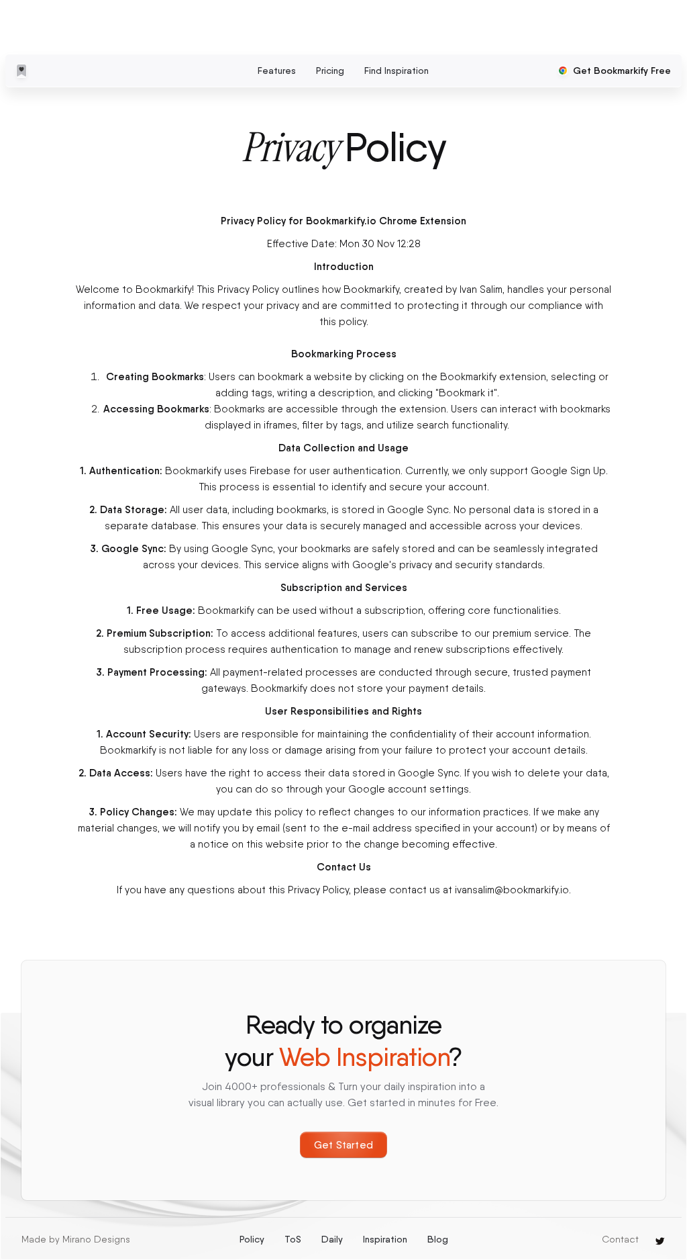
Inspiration (385, 1239)
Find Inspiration (396, 70)
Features (277, 70)
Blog (437, 1239)
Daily (332, 1239)
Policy (252, 1239)
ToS (292, 1239)
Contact (620, 1239)
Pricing (330, 70)
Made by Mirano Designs (75, 1239)
